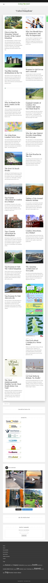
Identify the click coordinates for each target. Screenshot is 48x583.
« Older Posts (6, 403)
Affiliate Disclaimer (6, 556)
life (18, 569)
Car (11, 565)
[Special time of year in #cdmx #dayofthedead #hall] (15, 498)
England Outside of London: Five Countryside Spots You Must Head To (33, 106)
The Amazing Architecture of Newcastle (32, 269)
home (8, 569)
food (31, 565)
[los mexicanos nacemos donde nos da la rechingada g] (33, 498)
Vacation (11, 572)
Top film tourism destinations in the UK (13, 72)
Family (29, 565)
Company (15, 565)
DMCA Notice (5, 554)
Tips (33, 569)
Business (7, 565)
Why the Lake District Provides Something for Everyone (34, 135)
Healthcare (40, 565)
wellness (19, 572)
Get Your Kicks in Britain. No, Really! (33, 377)
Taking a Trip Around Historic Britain (34, 199)
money (21, 569)
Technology (29, 569)
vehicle (15, 572)
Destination (21, 565)
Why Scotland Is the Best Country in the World (12, 104)
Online (25, 569)
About (4, 547)
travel (37, 568)
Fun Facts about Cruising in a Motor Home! (33, 342)
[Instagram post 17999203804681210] (15, 479)
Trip (7, 572)
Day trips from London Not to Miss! (12, 136)
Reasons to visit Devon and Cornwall (34, 70)
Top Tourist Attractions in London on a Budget (13, 199)
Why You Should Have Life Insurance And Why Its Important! (34, 33)
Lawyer (15, 569)
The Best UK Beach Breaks (12, 169)
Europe (25, 565)
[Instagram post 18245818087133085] (33, 479)
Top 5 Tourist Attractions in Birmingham (10, 233)
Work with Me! (5, 550)
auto (4, 565)
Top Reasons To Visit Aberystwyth (13, 297)
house (11, 569)
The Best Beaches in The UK (33, 155)
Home (4, 545)
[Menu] (3, 4)
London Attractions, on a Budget (33, 232)
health (34, 565)
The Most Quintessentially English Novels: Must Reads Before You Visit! (13, 384)
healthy (4, 569)
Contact (4, 558)
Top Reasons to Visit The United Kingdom (13, 268)
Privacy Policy (5, 552)
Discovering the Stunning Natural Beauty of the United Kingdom (12, 35)
